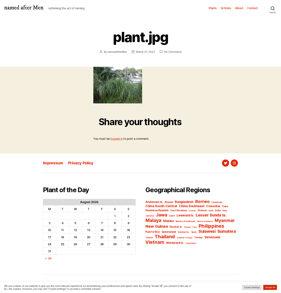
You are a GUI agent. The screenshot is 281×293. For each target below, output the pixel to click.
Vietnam (154, 242)
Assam (169, 202)
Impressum (53, 163)
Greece (202, 210)
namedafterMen (117, 51)
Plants (213, 8)
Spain (194, 232)
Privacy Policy (80, 163)
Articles (226, 8)
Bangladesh (184, 202)
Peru (195, 227)
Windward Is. (175, 242)
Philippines (211, 226)
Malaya (153, 220)
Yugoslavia (191, 243)
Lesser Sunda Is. (211, 215)
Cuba (225, 206)
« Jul (48, 258)
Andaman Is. (154, 202)
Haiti (210, 210)
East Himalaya (179, 210)
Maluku (168, 221)
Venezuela (212, 237)
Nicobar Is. (176, 226)
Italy (224, 210)
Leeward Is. (185, 215)
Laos (172, 215)
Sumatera (226, 231)
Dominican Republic (157, 210)
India (218, 210)
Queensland (169, 231)
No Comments (172, 51)
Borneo (202, 201)
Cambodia (216, 202)
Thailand (165, 236)
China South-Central (161, 206)
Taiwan (149, 237)
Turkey (198, 237)
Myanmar (225, 220)
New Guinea (156, 226)
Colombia (213, 206)
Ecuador (192, 211)
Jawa (161, 215)
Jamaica (149, 215)
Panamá (187, 227)
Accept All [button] (270, 287)
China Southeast (192, 206)
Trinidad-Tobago (185, 237)
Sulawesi (207, 231)
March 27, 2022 (145, 51)
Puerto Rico (152, 231)
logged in (117, 138)
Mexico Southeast (185, 221)
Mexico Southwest (205, 221)
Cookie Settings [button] (252, 287)
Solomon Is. (183, 232)
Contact (252, 8)
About (239, 8)
